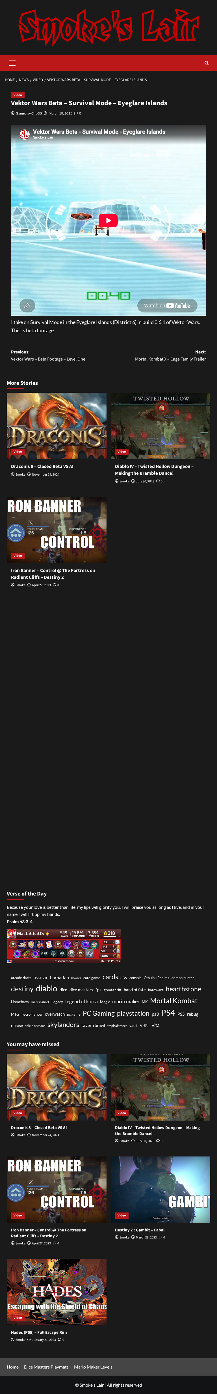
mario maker (126, 1001)
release (17, 1025)
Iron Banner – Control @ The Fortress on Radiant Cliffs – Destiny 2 (53, 574)
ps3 (155, 1014)
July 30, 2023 (145, 481)
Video (18, 95)
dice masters (81, 989)
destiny (22, 988)
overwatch (55, 1014)
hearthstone (183, 989)
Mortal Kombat (174, 1000)
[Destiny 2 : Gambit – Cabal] (161, 1189)
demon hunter (183, 978)
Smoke (20, 474)
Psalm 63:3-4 (19, 921)
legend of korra (81, 1001)
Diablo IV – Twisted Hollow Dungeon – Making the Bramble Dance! (154, 470)
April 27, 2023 (41, 585)
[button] (12, 62)
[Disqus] (108, 671)
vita (156, 1025)
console (135, 978)
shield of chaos (35, 1026)
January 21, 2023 (44, 1339)
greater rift (112, 990)
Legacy (57, 1002)
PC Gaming (99, 1013)
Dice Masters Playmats (46, 1366)
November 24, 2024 (45, 474)
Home (13, 1366)
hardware (156, 990)
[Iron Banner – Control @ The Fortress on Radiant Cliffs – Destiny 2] (57, 530)
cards (110, 977)
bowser (76, 978)
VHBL (144, 1025)
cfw (123, 977)
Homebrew (20, 1002)
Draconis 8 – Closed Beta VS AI (42, 466)
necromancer (32, 1014)
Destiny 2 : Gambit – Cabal (139, 1230)
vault (133, 1025)
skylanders (63, 1024)
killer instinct (40, 1002)
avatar (41, 977)
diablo (46, 988)
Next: (170, 355)
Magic (105, 1002)
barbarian (59, 977)
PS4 (168, 1012)
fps (98, 989)
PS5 (181, 1014)
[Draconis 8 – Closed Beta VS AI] (57, 426)
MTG (15, 1014)
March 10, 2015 (60, 113)
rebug (192, 1014)
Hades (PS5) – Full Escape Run (39, 1332)
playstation (133, 1013)
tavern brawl (93, 1025)
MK (145, 1002)
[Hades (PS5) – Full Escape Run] (57, 1292)
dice (63, 989)
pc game (74, 1014)
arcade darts (21, 978)
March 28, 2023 (146, 1237)
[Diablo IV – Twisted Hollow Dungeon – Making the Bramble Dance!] (161, 426)
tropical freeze (117, 1026)
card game (91, 978)
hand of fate (135, 989)
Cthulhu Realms (156, 978)
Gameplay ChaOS (29, 113)
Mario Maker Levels (93, 1366)
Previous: (48, 355)
